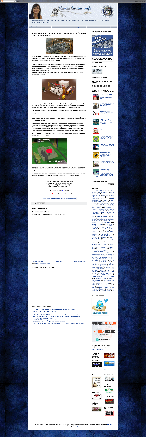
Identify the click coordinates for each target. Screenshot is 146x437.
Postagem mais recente (38, 261)
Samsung (102, 270)
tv (111, 283)
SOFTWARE (98, 278)
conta (103, 215)
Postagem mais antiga (80, 261)
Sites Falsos (109, 273)
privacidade (94, 264)
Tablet (110, 278)
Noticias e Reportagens (99, 258)
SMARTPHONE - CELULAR (103, 276)
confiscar (105, 213)
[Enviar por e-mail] (38, 203)
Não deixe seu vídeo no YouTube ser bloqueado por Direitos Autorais (107, 112)
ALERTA (112, 192)
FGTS (106, 224)
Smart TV (106, 274)
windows (110, 289)
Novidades (95, 260)
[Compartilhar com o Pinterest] (44, 203)
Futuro (111, 225)
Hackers (102, 231)
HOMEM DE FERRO (101, 233)
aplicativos (94, 195)
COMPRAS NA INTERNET (98, 212)
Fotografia (94, 225)
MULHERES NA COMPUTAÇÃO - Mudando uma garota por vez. (49, 321)
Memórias (103, 247)
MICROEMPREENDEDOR (98, 251)
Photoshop (98, 263)
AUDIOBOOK (109, 197)
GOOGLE (94, 228)
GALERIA (72, 27)
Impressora (94, 234)
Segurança (95, 271)
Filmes (110, 224)
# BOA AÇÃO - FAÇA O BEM (99, 191)
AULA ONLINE (95, 198)
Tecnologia (96, 280)
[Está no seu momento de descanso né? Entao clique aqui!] (59, 198)
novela (111, 258)
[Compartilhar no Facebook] (43, 203)
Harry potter (110, 231)
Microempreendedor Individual (98, 254)
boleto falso (104, 204)
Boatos (96, 204)
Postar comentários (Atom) (43, 263)
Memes (96, 247)
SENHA (102, 273)
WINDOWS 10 (95, 290)
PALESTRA (103, 261)
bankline (94, 203)
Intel (111, 237)
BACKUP (106, 200)
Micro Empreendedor (103, 250)
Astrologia (112, 195)
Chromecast (110, 210)
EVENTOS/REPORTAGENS (60, 27)
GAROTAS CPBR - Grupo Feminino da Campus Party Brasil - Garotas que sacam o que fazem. (57, 316)
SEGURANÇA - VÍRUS (107, 271)
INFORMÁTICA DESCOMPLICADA (101, 235)
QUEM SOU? (81, 27)
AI (96, 192)
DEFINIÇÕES (91, 27)
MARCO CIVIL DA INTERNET (106, 246)
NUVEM (104, 260)
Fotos (99, 225)
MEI (92, 247)
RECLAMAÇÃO (100, 267)
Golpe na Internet (106, 227)
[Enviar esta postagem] (35, 203)
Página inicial (59, 261)
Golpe (96, 227)
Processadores (103, 264)
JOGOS (108, 243)
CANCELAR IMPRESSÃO (109, 207)
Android (96, 194)
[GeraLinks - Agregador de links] (109, 365)
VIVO (113, 287)
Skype (93, 274)
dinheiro (99, 218)
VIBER (93, 286)
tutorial (107, 283)
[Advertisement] (59, 256)
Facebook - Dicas (97, 224)
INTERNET (96, 239)
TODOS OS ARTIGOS (103, 27)
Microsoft (110, 254)
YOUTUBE (107, 290)
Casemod (95, 209)
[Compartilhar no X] (41, 203)
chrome (96, 210)
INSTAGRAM (103, 237)
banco (106, 201)
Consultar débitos (96, 215)
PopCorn (104, 263)
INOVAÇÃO (94, 237)
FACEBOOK (105, 222)
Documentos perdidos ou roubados (105, 219)
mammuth (109, 424)
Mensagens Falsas (102, 248)
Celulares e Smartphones (106, 209)
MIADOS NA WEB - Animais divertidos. (42, 318)
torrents (93, 283)
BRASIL (111, 204)
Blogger (77, 426)
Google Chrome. (104, 228)
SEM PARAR (97, 273)
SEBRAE (110, 270)
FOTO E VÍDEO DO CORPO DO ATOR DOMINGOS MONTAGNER (107, 104)
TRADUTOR (99, 283)
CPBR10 (107, 215)
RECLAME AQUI (109, 267)
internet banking (109, 239)
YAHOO (102, 290)
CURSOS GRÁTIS (102, 216)
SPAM (104, 278)
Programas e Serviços (98, 266)
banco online (111, 201)
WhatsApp (101, 289)
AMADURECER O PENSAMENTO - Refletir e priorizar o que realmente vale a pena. (54, 309)
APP (99, 195)
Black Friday (100, 203)
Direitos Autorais (106, 218)
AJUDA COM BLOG (103, 192)
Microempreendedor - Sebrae (101, 253)
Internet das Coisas (97, 241)
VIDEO (98, 286)
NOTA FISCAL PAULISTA (106, 257)
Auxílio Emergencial (104, 198)
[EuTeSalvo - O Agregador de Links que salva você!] (109, 357)
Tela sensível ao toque (109, 280)
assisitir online (105, 195)
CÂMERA (104, 206)
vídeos (104, 286)
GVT (98, 231)
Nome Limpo (94, 257)
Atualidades (97, 197)
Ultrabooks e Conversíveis (105, 284)
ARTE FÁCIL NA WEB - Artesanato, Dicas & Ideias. (45, 311)
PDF (109, 261)
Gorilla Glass (100, 230)
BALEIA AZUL (99, 201)
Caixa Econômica (95, 206)
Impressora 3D (106, 234)
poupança (111, 263)
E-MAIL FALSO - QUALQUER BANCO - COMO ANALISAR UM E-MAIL (107, 146)
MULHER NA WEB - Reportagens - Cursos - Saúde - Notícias (48, 320)
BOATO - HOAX (109, 203)
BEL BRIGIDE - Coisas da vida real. (42, 313)
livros (105, 244)
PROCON (111, 264)
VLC (94, 289)
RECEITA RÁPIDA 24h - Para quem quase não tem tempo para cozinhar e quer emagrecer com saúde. (58, 323)
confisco (111, 213)
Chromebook (102, 210)
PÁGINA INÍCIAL (34, 27)
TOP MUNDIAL (46, 27)
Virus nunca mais (104, 287)
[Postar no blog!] (40, 203)
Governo (107, 230)
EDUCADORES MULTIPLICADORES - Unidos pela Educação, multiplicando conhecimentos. (56, 314)
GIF (92, 227)
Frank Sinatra (106, 225)
